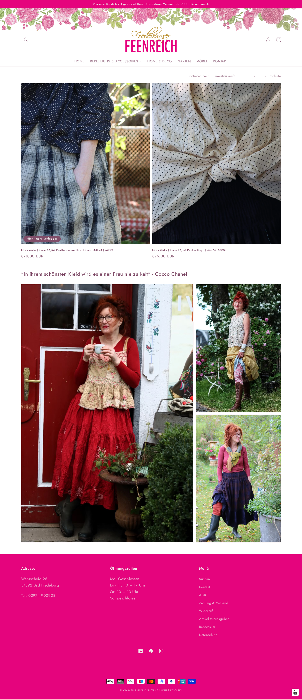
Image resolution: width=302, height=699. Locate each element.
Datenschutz (208, 634)
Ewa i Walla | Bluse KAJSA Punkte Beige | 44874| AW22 (189, 250)
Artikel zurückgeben (214, 618)
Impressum (207, 626)
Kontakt (204, 587)
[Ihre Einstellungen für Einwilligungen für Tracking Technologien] (295, 692)
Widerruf (206, 610)
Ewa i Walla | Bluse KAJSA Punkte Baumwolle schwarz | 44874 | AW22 (67, 250)
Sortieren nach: (199, 76)
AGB (202, 595)
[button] (26, 39)
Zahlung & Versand (213, 603)
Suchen (204, 579)
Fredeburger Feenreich (144, 689)
